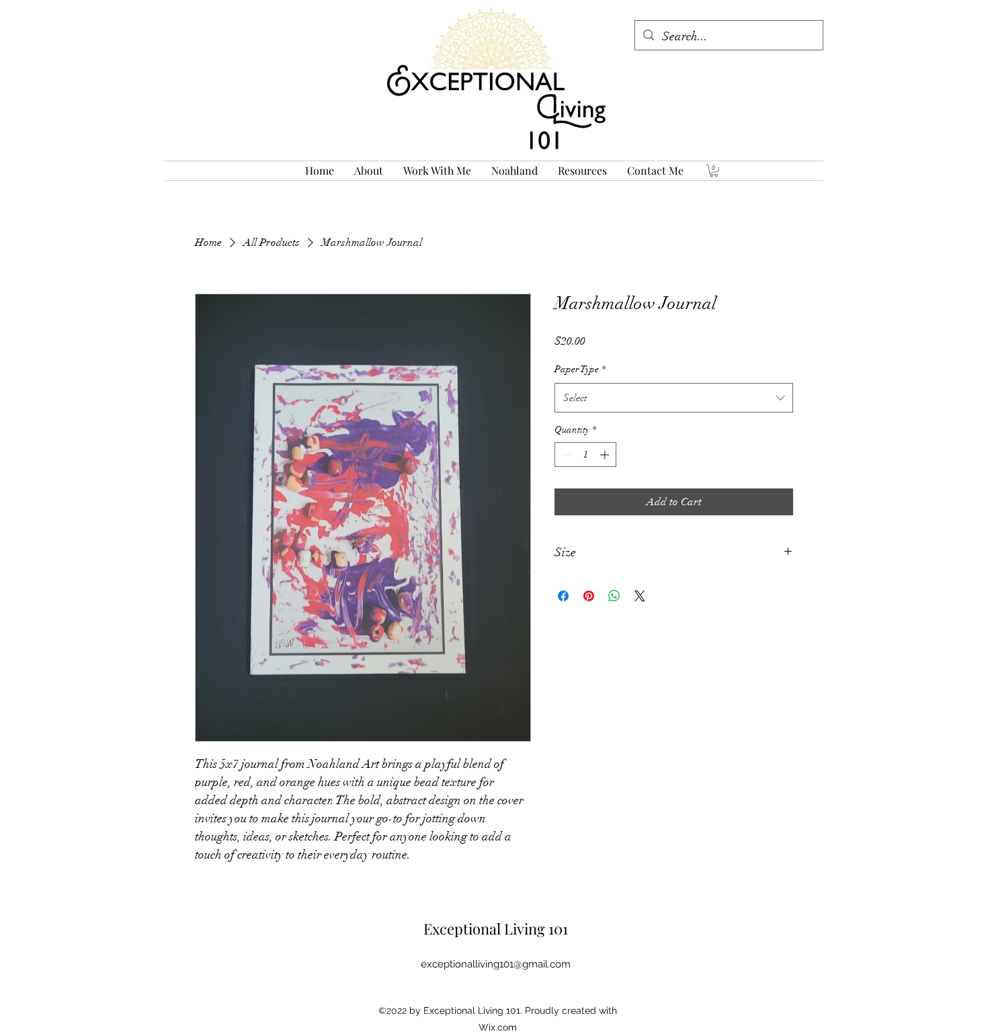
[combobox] (673, 398)
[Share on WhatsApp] (614, 596)
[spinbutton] (585, 454)
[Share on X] (640, 596)
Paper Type (580, 369)
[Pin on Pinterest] (589, 596)
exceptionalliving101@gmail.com (496, 964)
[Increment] (606, 454)
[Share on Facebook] (563, 596)
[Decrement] (565, 454)
